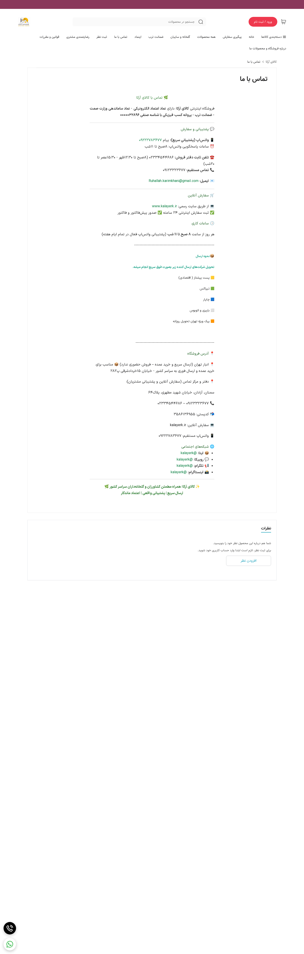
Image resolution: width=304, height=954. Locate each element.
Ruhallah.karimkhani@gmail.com (174, 181)
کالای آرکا (271, 62)
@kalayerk (189, 453)
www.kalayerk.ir (164, 206)
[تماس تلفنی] (10, 928)
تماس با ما (253, 62)
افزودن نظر (249, 560)
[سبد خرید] (283, 21)
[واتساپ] (10, 944)
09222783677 (150, 140)
